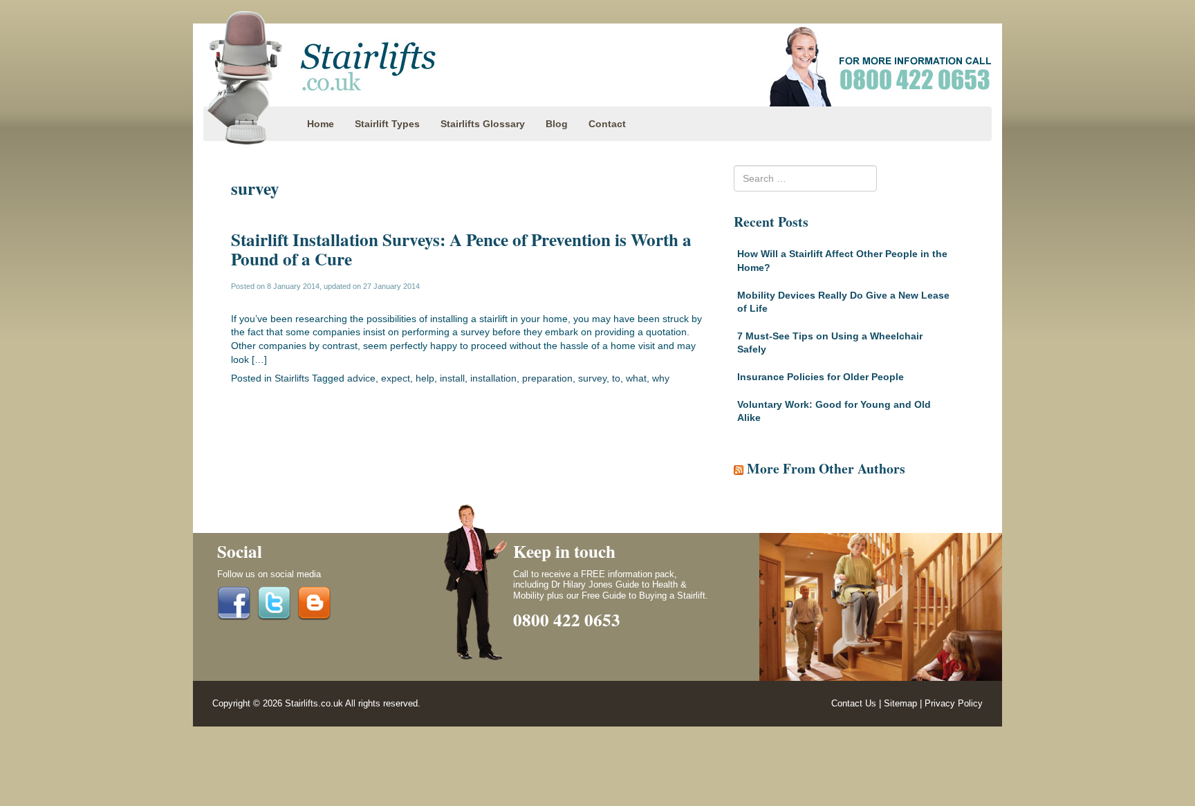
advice (361, 378)
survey (592, 378)
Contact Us (853, 704)
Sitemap (900, 704)
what (636, 378)
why (660, 378)
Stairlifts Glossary (483, 123)
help (425, 378)
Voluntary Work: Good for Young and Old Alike (834, 411)
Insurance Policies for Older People (820, 376)
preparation (547, 378)
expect (395, 378)
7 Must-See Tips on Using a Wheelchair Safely (830, 342)
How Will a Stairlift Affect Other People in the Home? (842, 260)
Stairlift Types (387, 123)
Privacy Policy (954, 704)
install (452, 378)
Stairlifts (292, 378)
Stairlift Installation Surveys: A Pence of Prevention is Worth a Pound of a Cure (461, 249)
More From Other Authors (826, 468)
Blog (557, 123)
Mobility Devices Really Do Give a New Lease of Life (843, 302)
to (616, 378)
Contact (607, 123)
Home (320, 123)
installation (493, 378)
